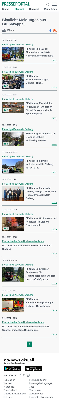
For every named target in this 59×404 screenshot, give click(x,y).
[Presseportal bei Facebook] (19, 375)
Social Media (36, 393)
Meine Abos (50, 9)
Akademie (9, 387)
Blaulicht (19, 9)
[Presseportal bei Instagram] (27, 375)
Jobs (31, 387)
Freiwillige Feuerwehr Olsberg (17, 44)
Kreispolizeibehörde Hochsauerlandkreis (23, 241)
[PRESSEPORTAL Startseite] (16, 4)
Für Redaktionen (37, 380)
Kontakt (8, 383)
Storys (5, 9)
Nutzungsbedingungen (41, 383)
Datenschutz (10, 390)
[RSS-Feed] (55, 30)
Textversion (35, 390)
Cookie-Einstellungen (15, 393)
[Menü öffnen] (54, 4)
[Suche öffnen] (47, 4)
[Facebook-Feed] (50, 30)
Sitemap (8, 397)
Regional (34, 9)
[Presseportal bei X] (23, 375)
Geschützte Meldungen (41, 397)
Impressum (9, 380)
